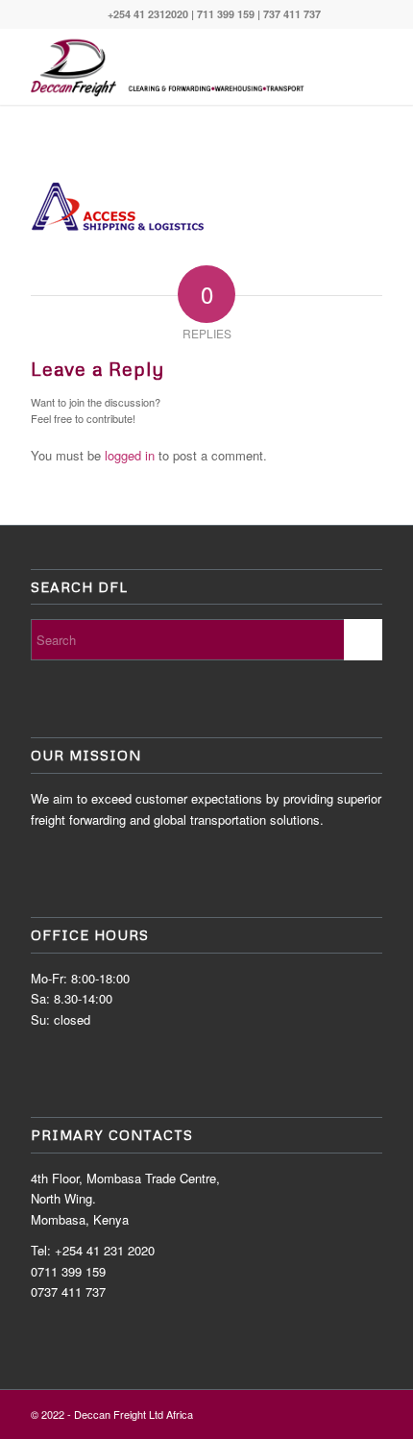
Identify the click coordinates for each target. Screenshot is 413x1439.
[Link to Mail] (367, 1414)
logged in (130, 455)
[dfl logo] (171, 66)
